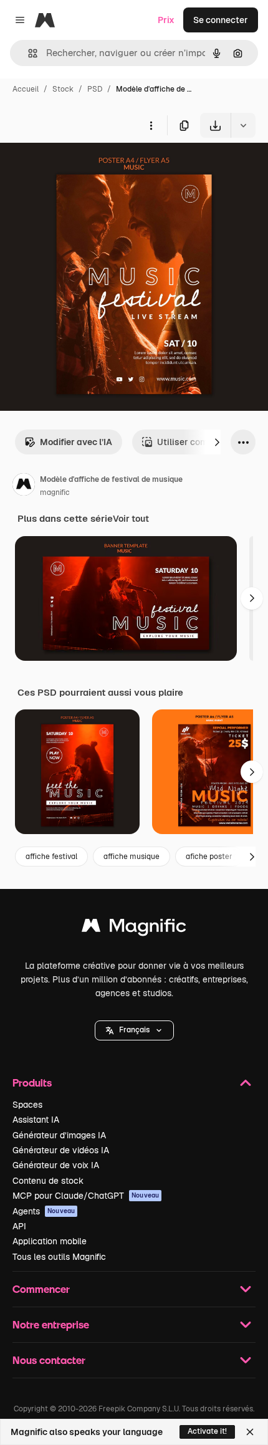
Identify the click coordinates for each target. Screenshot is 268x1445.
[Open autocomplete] (28, 53)
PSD (94, 89)
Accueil (25, 89)
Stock (63, 89)
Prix (166, 20)
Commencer (41, 1288)
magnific (55, 492)
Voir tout (131, 518)
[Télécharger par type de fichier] (243, 125)
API (19, 1226)
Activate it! (207, 1431)
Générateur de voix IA (55, 1165)
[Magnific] (134, 928)
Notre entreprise (50, 1324)
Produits (32, 1082)
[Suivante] (217, 442)
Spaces (27, 1104)
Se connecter (220, 20)
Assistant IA (35, 1119)
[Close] (249, 1431)
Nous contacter (48, 1359)
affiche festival (51, 857)
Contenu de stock (48, 1180)
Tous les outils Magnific (59, 1256)
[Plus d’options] (150, 125)
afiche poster (209, 857)
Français (134, 1030)
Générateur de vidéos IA (60, 1150)
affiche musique (131, 857)
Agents (43, 1211)
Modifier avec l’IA (76, 442)
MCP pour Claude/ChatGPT (85, 1195)
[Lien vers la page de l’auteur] (23, 486)
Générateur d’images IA (59, 1135)
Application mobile (49, 1241)
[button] (134, 1030)
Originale (82, 167)
